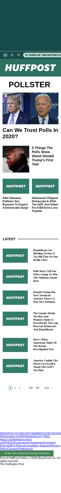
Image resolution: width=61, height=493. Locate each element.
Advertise (17, 439)
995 (37, 388)
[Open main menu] (5, 55)
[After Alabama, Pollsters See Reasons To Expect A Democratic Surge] (16, 186)
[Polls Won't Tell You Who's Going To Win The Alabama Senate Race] (15, 277)
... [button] (25, 388)
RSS (6, 442)
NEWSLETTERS (39, 436)
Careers (19, 442)
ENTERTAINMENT (32, 433)
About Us (5, 439)
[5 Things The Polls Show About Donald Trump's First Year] (16, 159)
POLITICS (14, 433)
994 (31, 388)
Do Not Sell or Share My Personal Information (26, 453)
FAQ (12, 442)
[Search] (18, 55)
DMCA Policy (15, 445)
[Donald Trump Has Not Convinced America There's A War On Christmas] (15, 297)
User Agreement (34, 442)
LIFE (47, 433)
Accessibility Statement (38, 445)
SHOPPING (22, 436)
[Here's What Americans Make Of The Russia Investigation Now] (15, 345)
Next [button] (47, 388)
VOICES (55, 433)
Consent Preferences (20, 448)
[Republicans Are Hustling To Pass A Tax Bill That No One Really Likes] (15, 256)
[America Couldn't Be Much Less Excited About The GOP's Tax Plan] (15, 366)
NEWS (4, 433)
